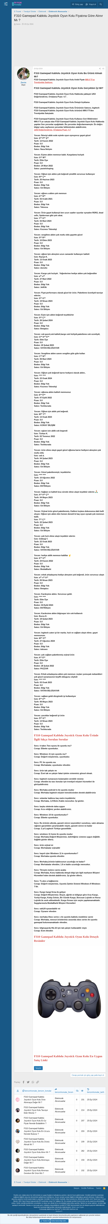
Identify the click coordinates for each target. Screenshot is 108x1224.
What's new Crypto (78, 1207)
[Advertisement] (60, 45)
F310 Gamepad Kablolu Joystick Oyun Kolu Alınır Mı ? (37, 1150)
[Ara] (100, 4)
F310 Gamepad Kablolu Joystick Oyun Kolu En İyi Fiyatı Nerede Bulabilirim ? (35, 1120)
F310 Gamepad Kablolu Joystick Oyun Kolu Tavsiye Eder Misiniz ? (36, 1110)
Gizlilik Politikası (87, 1188)
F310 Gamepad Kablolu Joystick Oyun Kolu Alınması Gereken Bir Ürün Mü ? (36, 1170)
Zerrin (18, 24)
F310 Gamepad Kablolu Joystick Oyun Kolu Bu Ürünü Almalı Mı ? (36, 1142)
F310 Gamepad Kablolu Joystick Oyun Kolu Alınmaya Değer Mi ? (36, 1160)
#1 (103, 69)
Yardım (98, 1188)
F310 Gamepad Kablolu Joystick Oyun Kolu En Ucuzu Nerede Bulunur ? (37, 1131)
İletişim (76, 1188)
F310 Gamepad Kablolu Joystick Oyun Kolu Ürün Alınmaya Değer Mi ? (34, 1099)
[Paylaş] (100, 68)
